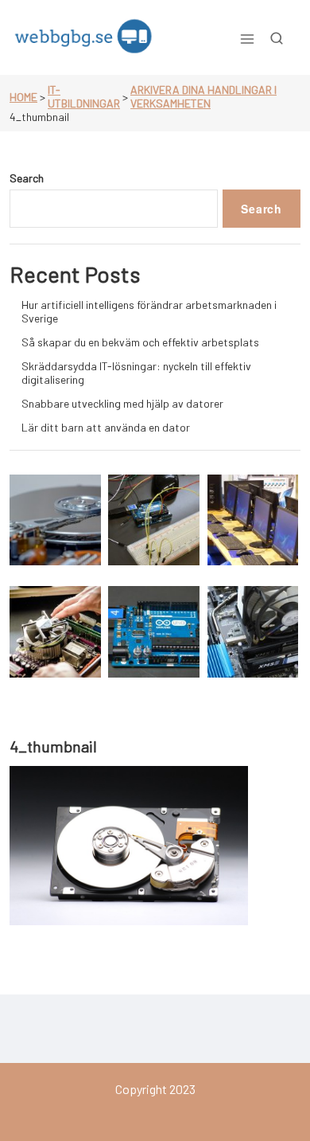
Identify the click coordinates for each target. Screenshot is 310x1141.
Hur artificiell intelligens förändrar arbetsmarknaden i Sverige (149, 311)
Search (27, 178)
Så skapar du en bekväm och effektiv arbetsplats (140, 342)
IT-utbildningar (84, 96)
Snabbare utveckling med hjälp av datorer (122, 403)
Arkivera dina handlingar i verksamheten (203, 96)
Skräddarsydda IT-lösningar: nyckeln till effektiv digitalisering (136, 372)
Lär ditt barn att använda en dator (105, 427)
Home (23, 97)
